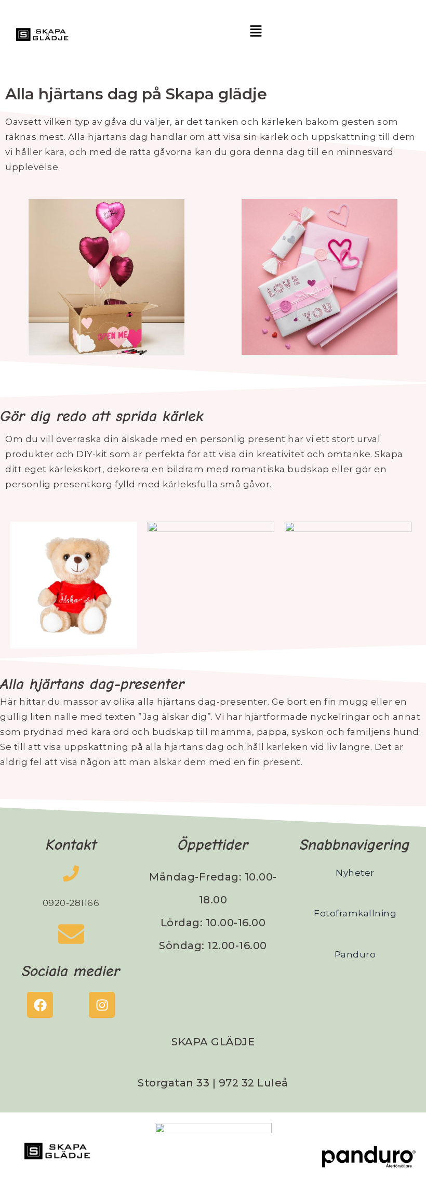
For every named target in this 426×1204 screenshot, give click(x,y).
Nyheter (355, 873)
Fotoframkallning (355, 913)
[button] (255, 31)
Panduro (355, 954)
